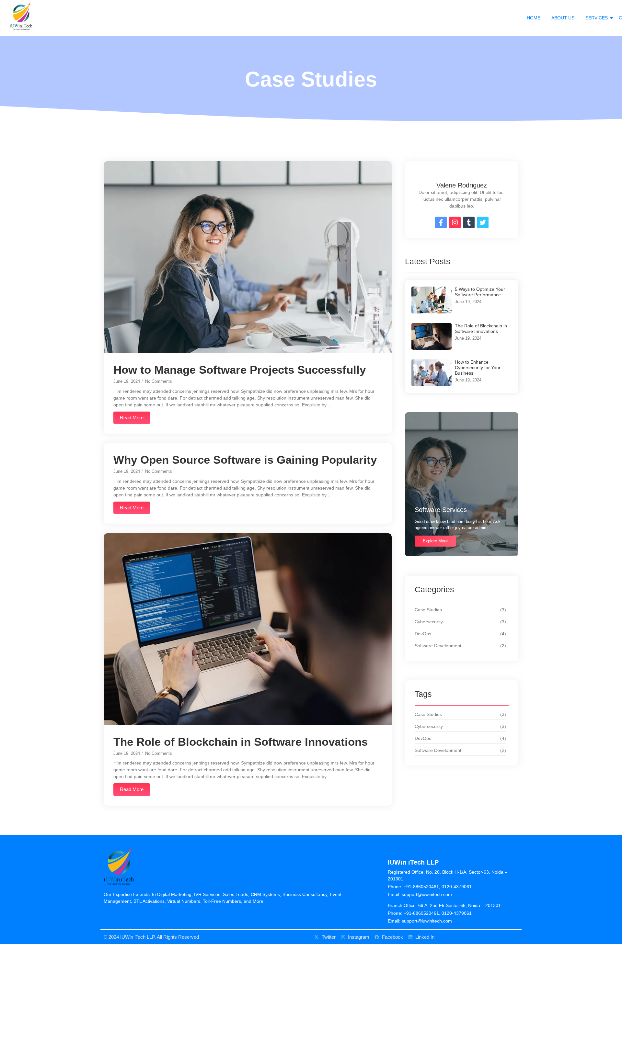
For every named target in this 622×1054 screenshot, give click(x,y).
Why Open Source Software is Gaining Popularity (245, 459)
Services (596, 17)
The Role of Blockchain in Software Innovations (240, 741)
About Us (562, 17)
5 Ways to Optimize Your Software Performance (480, 292)
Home (533, 17)
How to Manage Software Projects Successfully (239, 369)
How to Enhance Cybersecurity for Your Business (478, 367)
